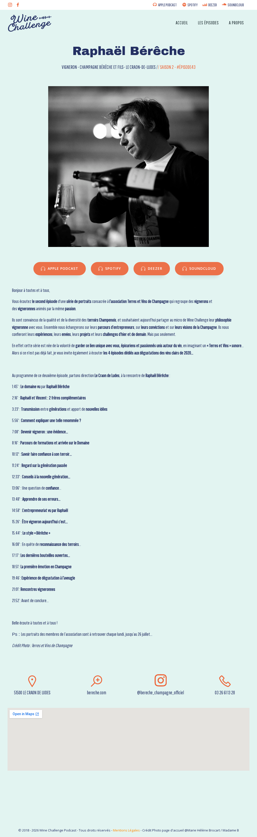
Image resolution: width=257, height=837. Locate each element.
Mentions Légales (126, 830)
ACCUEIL (182, 23)
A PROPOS (236, 23)
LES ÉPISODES (208, 23)
